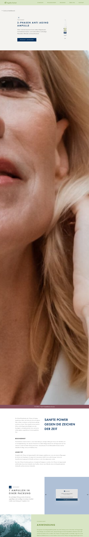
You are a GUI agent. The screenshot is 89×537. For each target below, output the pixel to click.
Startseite (40, 2)
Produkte (63, 2)
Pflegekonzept (51, 2)
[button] (26, 39)
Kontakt (81, 2)
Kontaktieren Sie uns (49, 406)
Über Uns (72, 2)
